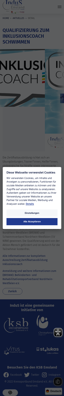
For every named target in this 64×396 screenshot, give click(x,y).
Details (30, 203)
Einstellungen (32, 213)
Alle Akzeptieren (32, 221)
